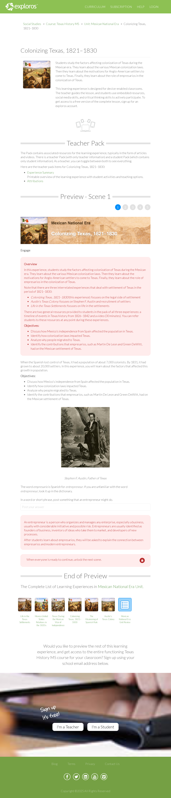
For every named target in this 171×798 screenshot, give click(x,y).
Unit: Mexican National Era (101, 24)
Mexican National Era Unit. (121, 586)
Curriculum (95, 7)
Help (140, 7)
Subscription (121, 7)
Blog (54, 764)
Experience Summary (40, 172)
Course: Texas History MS (62, 24)
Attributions (35, 181)
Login (153, 7)
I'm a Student (103, 726)
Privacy (90, 764)
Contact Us (112, 764)
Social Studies (32, 24)
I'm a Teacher (68, 726)
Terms (71, 764)
